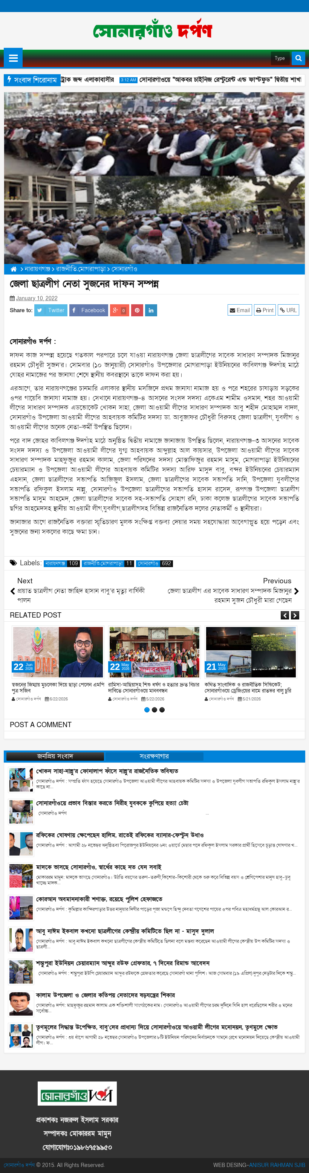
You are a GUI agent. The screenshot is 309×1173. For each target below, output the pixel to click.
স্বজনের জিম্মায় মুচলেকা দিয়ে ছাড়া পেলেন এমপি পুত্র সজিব (58, 688)
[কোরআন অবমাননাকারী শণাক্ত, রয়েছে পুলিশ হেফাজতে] (21, 907)
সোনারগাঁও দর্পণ (19, 1165)
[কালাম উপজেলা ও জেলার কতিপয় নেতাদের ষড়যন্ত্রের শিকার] (21, 1003)
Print (267, 310)
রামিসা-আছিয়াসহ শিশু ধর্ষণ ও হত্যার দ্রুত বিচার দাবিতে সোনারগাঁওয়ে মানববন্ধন (153, 688)
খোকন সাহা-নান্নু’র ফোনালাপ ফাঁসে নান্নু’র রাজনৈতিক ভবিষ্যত (107, 771)
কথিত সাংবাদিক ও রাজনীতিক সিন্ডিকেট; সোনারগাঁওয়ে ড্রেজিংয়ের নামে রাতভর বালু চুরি (248, 688)
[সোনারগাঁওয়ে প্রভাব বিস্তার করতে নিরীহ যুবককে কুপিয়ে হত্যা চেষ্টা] (21, 811)
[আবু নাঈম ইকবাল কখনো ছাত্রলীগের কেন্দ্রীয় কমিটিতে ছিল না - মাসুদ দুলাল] (21, 939)
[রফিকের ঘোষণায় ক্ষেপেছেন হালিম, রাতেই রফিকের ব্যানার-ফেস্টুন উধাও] (21, 843)
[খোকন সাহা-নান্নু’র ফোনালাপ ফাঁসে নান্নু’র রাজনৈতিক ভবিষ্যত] (21, 779)
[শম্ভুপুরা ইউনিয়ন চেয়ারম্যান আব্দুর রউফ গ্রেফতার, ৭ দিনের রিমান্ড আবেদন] (21, 971)
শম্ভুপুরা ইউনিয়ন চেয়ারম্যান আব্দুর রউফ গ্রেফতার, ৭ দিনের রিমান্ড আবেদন (123, 963)
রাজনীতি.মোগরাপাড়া (108, 563)
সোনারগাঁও (154, 563)
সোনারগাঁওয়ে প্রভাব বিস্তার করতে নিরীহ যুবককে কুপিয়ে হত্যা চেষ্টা (112, 803)
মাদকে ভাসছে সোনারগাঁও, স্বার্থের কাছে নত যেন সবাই (98, 867)
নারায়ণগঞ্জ (62, 563)
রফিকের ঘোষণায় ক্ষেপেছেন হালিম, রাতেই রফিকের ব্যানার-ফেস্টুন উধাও (120, 835)
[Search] (298, 58)
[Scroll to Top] (297, 1161)
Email (242, 310)
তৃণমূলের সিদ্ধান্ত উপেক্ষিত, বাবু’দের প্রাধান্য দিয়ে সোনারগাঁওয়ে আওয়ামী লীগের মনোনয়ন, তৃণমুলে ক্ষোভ (156, 1027)
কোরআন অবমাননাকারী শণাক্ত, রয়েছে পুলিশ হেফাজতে (99, 899)
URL (291, 310)
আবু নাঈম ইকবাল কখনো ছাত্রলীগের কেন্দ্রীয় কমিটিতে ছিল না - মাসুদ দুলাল (125, 931)
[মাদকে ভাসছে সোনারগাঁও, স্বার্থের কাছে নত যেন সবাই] (21, 875)
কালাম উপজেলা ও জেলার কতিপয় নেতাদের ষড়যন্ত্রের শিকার (105, 995)
